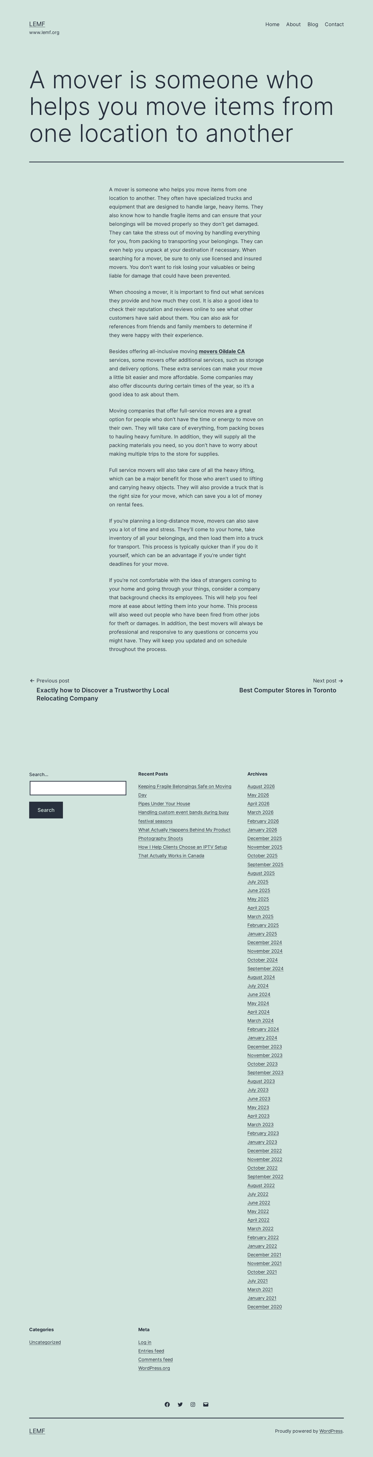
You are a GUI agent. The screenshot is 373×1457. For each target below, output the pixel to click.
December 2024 (264, 942)
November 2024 (265, 951)
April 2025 (258, 908)
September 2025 (265, 864)
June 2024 (258, 994)
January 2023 (262, 1142)
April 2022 (258, 1220)
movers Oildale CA (222, 351)
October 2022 (262, 1168)
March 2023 (260, 1124)
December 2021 (264, 1254)
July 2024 (258, 985)
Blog (313, 24)
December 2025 (264, 838)
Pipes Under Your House (164, 803)
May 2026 (258, 795)
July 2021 (257, 1280)
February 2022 (263, 1237)
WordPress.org (154, 1368)
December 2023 (264, 1046)
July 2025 (257, 881)
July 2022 (257, 1194)
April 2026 (258, 803)
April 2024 (258, 1012)
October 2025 (262, 855)
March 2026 (260, 812)
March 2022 (260, 1228)
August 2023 (261, 1081)
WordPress (331, 1431)
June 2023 (258, 1098)
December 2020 (264, 1306)
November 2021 (264, 1263)
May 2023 (258, 1107)
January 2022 (262, 1246)
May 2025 (258, 899)
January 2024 (262, 1037)
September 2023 (265, 1072)
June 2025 (258, 890)
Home (272, 24)
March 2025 (260, 916)
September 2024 (265, 968)
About (293, 24)
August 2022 (261, 1185)
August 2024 (261, 977)
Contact (334, 24)
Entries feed (151, 1350)
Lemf (37, 24)
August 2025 (261, 873)
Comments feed (155, 1359)
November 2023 (264, 1055)
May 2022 (258, 1211)
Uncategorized (45, 1342)
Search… (38, 774)
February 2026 (263, 821)
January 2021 (261, 1298)
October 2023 (262, 1064)
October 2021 (262, 1272)
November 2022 (264, 1159)
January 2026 (262, 829)
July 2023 (257, 1089)
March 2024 (260, 1020)
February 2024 (263, 1029)
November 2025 (264, 847)
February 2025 (263, 925)
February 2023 (263, 1133)
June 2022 (258, 1202)
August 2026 (261, 786)
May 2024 (258, 1003)
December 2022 (264, 1150)
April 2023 (258, 1116)
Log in (144, 1342)
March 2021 (260, 1289)
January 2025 (262, 933)
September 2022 (265, 1176)
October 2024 (262, 960)
